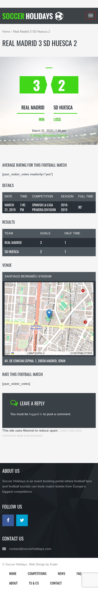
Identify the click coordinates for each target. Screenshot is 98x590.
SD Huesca (12, 251)
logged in (35, 414)
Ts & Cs (34, 582)
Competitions (37, 573)
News (61, 573)
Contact (56, 582)
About (13, 582)
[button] (49, 314)
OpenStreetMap (57, 353)
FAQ (79, 573)
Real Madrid (13, 242)
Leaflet (20, 353)
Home (6, 31)
